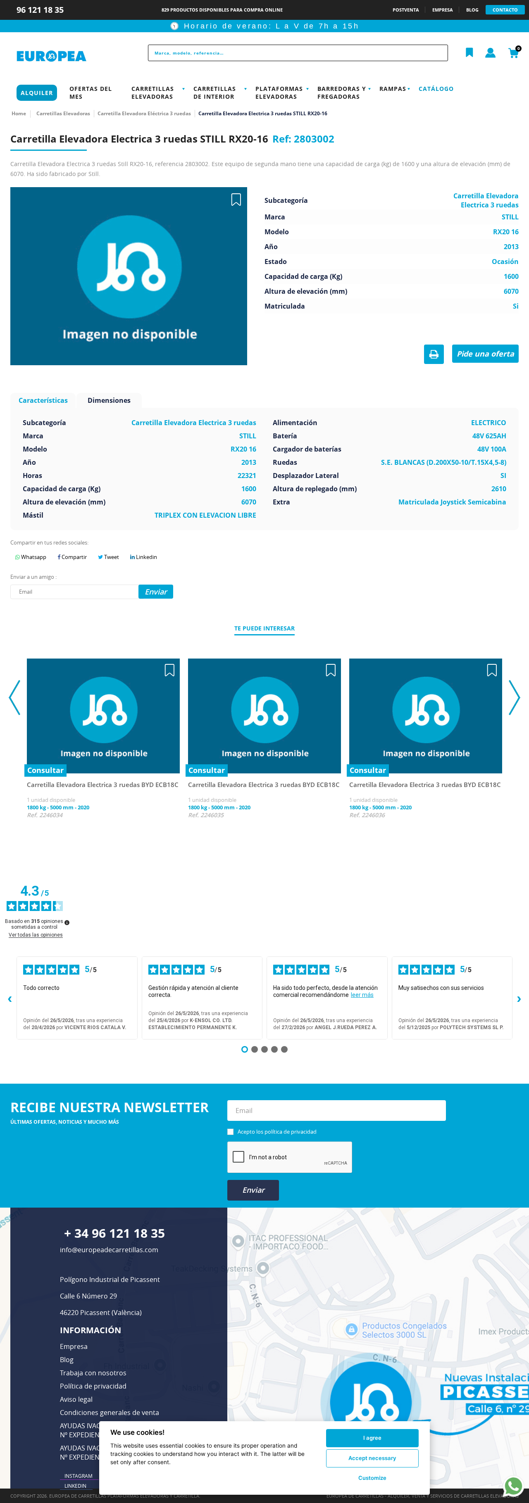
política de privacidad (290, 1131)
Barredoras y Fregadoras (341, 92)
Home (19, 113)
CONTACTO (505, 10)
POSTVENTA (406, 10)
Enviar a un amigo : (33, 576)
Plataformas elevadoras (279, 92)
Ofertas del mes (90, 92)
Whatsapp (33, 557)
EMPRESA (442, 10)
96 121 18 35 (41, 9)
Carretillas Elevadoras (152, 92)
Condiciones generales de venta (109, 1412)
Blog (67, 1359)
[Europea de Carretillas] (68, 56)
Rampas (392, 89)
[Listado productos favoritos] (469, 53)
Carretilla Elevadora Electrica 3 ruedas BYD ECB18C (103, 785)
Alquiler (37, 93)
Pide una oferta (485, 354)
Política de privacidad (93, 1386)
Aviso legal (76, 1399)
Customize (372, 1477)
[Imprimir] (433, 355)
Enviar (253, 1190)
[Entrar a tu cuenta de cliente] (490, 53)
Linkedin (146, 557)
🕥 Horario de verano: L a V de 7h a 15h (265, 26)
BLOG (472, 10)
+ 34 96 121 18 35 (114, 1233)
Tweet (111, 557)
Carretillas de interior (214, 92)
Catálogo (436, 89)
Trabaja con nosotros (93, 1372)
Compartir (73, 557)
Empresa (74, 1346)
